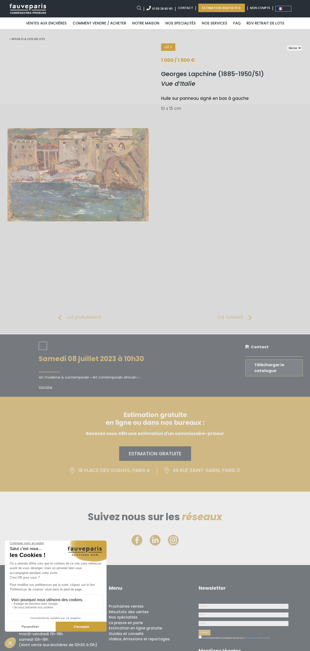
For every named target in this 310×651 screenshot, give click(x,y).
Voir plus (45, 387)
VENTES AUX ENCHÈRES (46, 23)
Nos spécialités (123, 617)
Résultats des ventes (129, 611)
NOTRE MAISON (145, 23)
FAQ (236, 23)
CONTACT (185, 8)
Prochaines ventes (126, 606)
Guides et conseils (126, 633)
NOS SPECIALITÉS (180, 23)
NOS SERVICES (214, 23)
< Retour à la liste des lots (27, 39)
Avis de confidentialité (257, 637)
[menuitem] (283, 9)
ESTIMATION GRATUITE (220, 8)
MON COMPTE (260, 8)
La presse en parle (126, 622)
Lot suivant (230, 317)
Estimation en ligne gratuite (135, 628)
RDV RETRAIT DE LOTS (265, 23)
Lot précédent (84, 317)
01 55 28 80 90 (162, 9)
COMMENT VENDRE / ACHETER (99, 23)
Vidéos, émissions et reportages (139, 639)
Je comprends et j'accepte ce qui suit (223, 637)
